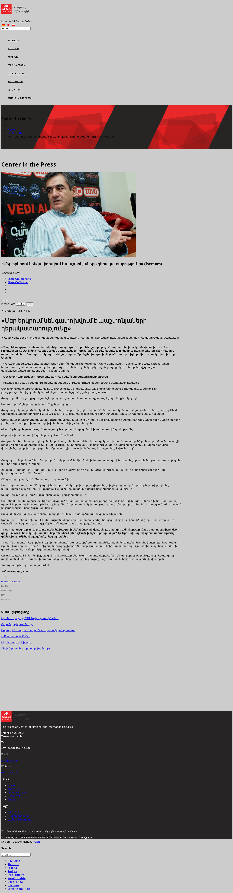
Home (11, 129)
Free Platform (16, 65)
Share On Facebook (19, 279)
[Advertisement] (91, 675)
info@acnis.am (9, 760)
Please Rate (8, 304)
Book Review (15, 81)
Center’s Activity (17, 792)
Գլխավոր (14, 861)
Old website (14, 796)
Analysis (13, 57)
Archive (12, 799)
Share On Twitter (18, 282)
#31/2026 (13, 812)
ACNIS (36, 841)
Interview (14, 89)
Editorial (13, 48)
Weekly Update (17, 73)
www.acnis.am (9, 772)
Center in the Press (20, 98)
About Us (13, 40)
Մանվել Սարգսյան (11, 581)
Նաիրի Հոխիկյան (19, 816)
